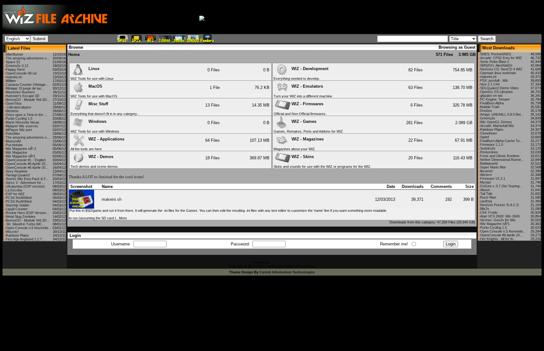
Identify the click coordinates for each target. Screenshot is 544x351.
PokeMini (13, 133)
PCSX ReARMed (18, 198)
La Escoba (14, 190)
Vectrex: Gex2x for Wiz (498, 220)
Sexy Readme (16, 171)
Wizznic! (12, 231)
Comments (441, 186)
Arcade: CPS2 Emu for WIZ (501, 58)
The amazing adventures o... (27, 58)
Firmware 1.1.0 (491, 144)
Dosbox (486, 110)
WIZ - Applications (106, 139)
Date (391, 186)
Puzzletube (14, 145)
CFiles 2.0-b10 (281, 262)
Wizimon (12, 111)
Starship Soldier (18, 205)
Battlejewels (489, 163)
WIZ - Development (310, 68)
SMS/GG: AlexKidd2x (496, 65)
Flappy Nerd (15, 69)
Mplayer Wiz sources (22, 126)
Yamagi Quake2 (18, 175)
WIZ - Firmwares (307, 103)
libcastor (486, 171)
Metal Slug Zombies (21, 216)
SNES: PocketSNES (495, 54)
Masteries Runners (20, 92)
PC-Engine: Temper (495, 99)
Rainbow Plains (17, 235)
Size (469, 186)
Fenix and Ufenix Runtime (499, 156)
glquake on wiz (491, 95)
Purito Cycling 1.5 (19, 118)
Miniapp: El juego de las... (25, 88)
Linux (93, 68)
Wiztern (486, 175)
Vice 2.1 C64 (490, 84)
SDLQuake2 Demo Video (499, 88)
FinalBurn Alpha (492, 103)
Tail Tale (486, 193)
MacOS (95, 86)
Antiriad (105, 176)
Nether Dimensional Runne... (502, 160)
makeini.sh (14, 77)
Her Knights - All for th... (498, 239)
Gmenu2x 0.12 (17, 66)
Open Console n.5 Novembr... (28, 228)
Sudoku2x (488, 148)
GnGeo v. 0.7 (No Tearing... (501, 186)
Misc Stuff (98, 103)
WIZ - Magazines (308, 139)
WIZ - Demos (100, 156)
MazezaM (13, 141)
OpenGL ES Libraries (496, 92)
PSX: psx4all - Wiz (494, 80)
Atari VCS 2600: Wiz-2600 (500, 216)
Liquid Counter (17, 209)
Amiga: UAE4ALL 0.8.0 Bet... (502, 114)
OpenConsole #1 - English (26, 160)
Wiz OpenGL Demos (496, 122)
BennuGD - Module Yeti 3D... (27, 99)
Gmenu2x (487, 118)
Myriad (485, 182)
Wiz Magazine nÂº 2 (21, 149)
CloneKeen (488, 133)
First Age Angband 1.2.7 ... (26, 239)
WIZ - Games (304, 121)
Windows (97, 121)
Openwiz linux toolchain (498, 73)
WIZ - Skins (303, 156)
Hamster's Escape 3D (22, 96)
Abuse (485, 190)
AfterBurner (14, 54)
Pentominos (489, 152)
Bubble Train (489, 107)
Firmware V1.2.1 (492, 178)
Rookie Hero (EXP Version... (27, 213)
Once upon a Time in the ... (26, 115)
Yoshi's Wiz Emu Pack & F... (27, 179)
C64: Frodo (488, 212)
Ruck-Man (488, 197)
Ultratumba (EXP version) (25, 186)
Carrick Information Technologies (287, 272)
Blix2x (484, 209)
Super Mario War (493, 167)
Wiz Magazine (16, 152)
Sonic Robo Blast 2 (494, 61)
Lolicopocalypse (18, 107)
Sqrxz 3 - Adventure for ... (25, 182)
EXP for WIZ (15, 194)
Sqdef (484, 137)
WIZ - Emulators (307, 86)
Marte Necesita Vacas (22, 122)
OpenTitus (14, 103)
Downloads (412, 186)
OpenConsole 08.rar (21, 73)
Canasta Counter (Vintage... (27, 84)
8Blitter (11, 81)
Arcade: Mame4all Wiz (497, 126)
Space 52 (13, 62)
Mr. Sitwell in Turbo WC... (25, 224)
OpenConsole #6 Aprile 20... (27, 164)
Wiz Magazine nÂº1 (20, 156)
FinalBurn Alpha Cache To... (501, 141)
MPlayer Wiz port (19, 130)
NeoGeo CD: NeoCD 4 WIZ (501, 69)
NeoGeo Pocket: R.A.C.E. (500, 205)
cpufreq (486, 201)
